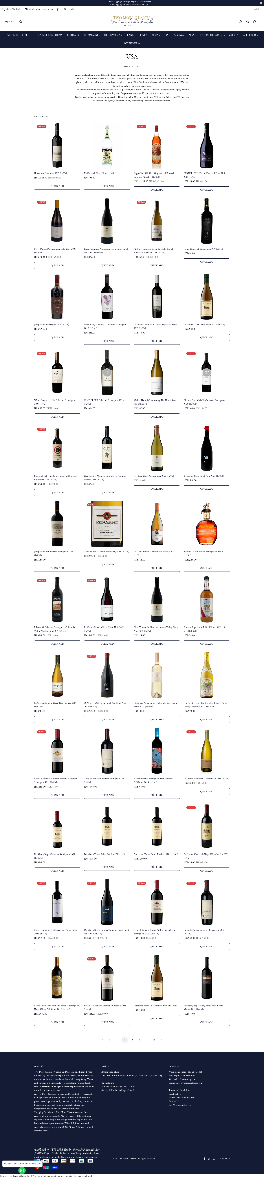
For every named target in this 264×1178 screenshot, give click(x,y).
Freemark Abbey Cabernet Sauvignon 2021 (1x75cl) (105, 1007)
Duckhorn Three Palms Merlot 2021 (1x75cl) (105, 854)
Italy (143, 35)
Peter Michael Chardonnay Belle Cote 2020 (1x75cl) (55, 250)
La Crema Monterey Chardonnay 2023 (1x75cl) (206, 778)
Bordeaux (72, 35)
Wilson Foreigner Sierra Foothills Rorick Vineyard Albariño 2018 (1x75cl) (153, 250)
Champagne (91, 35)
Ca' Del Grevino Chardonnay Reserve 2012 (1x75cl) (154, 553)
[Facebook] (57, 9)
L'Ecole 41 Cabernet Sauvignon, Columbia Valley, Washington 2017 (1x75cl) (54, 629)
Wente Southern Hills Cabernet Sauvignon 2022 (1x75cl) (54, 402)
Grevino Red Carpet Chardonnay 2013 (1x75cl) (106, 551)
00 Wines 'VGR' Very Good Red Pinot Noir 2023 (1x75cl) (105, 704)
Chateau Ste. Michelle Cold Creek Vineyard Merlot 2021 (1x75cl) (105, 477)
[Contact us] (22, 1170)
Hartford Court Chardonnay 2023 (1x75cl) (154, 476)
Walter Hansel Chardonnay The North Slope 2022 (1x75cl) (155, 402)
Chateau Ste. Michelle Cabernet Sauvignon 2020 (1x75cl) (204, 402)
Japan (191, 35)
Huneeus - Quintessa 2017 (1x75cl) (51, 173)
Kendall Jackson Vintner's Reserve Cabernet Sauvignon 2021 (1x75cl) (55, 780)
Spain (155, 35)
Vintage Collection (50, 35)
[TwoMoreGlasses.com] (132, 22)
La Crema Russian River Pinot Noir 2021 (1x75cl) (104, 629)
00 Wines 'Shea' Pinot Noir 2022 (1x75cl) (204, 476)
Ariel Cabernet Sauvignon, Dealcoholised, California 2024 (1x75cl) (154, 780)
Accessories (131, 43)
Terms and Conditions (179, 1090)
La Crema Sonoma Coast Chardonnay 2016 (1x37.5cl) (55, 704)
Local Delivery (176, 1094)
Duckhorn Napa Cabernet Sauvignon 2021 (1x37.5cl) (54, 856)
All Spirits (250, 35)
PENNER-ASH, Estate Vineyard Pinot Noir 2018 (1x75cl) (205, 175)
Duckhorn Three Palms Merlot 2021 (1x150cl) (156, 854)
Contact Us (174, 1101)
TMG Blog (12, 35)
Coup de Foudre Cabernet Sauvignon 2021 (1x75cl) (204, 931)
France (130, 35)
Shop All (27, 35)
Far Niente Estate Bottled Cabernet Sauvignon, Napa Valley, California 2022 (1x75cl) (57, 1007)
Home (127, 66)
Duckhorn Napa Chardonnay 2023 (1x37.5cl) (155, 1005)
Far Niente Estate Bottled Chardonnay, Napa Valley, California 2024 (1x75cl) (205, 704)
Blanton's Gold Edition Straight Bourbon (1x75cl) (203, 553)
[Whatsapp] (72, 9)
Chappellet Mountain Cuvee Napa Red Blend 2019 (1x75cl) (155, 326)
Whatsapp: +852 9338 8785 (182, 1075)
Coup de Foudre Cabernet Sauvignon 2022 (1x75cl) (104, 780)
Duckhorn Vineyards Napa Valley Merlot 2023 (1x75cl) (206, 856)
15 (154, 1039)
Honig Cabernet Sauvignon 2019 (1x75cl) (203, 249)
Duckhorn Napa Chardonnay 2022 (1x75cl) (204, 324)
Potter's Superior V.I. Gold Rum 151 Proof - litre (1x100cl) (205, 629)
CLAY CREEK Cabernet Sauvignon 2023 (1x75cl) (104, 402)
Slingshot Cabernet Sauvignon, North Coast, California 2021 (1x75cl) (55, 477)
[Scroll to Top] (258, 1161)
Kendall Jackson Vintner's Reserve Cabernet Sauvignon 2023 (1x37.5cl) (155, 931)
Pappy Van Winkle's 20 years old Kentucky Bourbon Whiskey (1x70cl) (155, 175)
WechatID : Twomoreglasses (182, 1079)
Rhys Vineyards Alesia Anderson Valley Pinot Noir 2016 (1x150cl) (106, 250)
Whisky (233, 35)
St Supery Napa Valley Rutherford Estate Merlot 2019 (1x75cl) (203, 1007)
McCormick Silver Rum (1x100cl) (100, 173)
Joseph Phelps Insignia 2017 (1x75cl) (51, 324)
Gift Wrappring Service (180, 1105)
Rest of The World (212, 35)
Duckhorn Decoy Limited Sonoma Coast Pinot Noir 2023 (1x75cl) (106, 931)
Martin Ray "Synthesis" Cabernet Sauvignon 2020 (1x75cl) (105, 326)
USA (166, 35)
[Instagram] (65, 9)
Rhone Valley (112, 35)
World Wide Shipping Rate (182, 1097)
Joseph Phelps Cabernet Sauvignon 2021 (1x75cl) (53, 553)
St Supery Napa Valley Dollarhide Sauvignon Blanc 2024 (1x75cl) (155, 704)
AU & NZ (178, 35)
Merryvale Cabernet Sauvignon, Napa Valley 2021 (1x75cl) (55, 931)
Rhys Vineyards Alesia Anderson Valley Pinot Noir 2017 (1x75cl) (156, 629)
